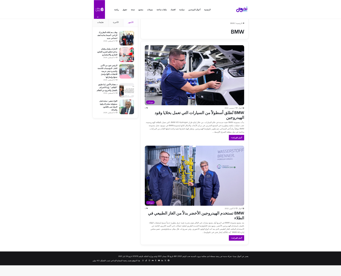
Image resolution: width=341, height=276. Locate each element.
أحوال (240, 108)
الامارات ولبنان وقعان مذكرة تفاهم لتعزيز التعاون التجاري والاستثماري (107, 51)
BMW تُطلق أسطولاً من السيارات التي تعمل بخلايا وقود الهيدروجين (199, 114)
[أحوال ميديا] (241, 9)
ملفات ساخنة (162, 9)
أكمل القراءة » (236, 137)
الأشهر (130, 22)
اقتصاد (173, 9)
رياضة (116, 9)
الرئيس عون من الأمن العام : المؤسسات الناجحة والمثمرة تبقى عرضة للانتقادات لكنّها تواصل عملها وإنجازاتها (107, 71)
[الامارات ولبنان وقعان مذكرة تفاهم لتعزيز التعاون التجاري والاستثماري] (126, 54)
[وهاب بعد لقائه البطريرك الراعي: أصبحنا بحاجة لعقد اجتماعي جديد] (126, 38)
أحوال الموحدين (194, 9)
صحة (133, 9)
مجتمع (141, 9)
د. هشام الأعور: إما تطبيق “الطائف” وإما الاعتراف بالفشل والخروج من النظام (107, 87)
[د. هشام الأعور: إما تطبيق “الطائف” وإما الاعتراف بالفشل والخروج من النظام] (126, 90)
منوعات (150, 9)
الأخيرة (116, 22)
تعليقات (100, 22)
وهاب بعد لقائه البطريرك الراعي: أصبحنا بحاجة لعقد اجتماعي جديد (107, 35)
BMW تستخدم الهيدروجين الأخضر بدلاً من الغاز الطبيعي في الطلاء (196, 215)
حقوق (125, 9)
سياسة (182, 9)
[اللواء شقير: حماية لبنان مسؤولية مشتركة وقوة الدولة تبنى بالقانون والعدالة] (126, 107)
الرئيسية (207, 9)
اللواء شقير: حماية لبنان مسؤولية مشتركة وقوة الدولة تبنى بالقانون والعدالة (108, 105)
